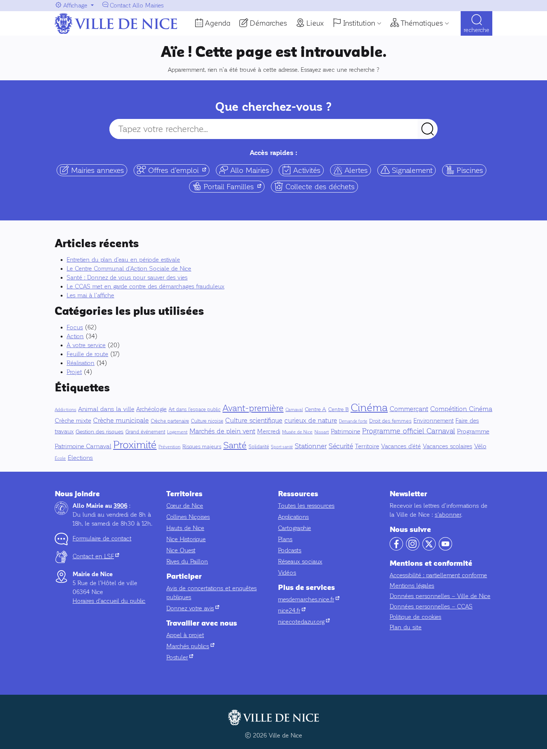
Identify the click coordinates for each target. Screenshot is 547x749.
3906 (120, 506)
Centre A (315, 409)
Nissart (321, 432)
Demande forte (353, 421)
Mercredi (268, 431)
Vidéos (287, 572)
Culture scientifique (253, 420)
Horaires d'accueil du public (109, 601)
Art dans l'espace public (195, 409)
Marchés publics (190, 646)
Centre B (338, 409)
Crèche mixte (73, 420)
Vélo (480, 446)
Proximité (135, 445)
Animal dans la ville (106, 409)
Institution (359, 23)
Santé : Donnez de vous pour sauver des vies (127, 277)
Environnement (433, 420)
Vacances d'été (401, 446)
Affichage (75, 5)
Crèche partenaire (170, 421)
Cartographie (294, 528)
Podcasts (289, 550)
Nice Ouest (180, 550)
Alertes (355, 170)
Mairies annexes (96, 170)
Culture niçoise (207, 421)
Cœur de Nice (184, 506)
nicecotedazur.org (304, 622)
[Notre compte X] (429, 548)
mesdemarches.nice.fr (308, 599)
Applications (293, 517)
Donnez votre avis (192, 608)
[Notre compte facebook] (396, 548)
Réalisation (81, 363)
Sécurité (341, 446)
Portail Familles (233, 186)
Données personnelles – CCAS (431, 606)
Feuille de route (87, 354)
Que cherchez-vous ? (273, 107)
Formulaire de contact (102, 538)
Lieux (315, 23)
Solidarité (259, 446)
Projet (74, 372)
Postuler (179, 657)
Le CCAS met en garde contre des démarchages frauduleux (145, 286)
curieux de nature (310, 420)
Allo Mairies (248, 170)
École (60, 458)
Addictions (65, 409)
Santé (235, 445)
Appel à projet (185, 635)
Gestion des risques (100, 432)
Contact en (96, 556)
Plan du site (406, 627)
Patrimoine (345, 431)
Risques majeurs (201, 446)
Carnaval (294, 409)
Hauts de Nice (185, 528)
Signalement (411, 170)
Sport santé (282, 447)
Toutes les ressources (306, 506)
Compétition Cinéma (461, 409)
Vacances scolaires (447, 446)
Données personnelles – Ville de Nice (440, 596)
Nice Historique (186, 539)
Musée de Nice (297, 432)
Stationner (311, 446)
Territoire (367, 446)
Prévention (169, 446)
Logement (177, 432)
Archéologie (151, 409)
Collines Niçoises (188, 517)
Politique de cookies (415, 617)
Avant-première (253, 408)
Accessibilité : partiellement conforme (438, 575)
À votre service (86, 345)
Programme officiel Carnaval (408, 431)
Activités (305, 170)
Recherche (476, 30)
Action (75, 336)
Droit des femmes (390, 421)
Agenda (217, 23)
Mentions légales (412, 585)
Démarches (268, 23)
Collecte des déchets (319, 187)
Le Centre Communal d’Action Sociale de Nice (129, 268)
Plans (285, 539)
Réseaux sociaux (300, 561)
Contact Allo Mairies (137, 5)
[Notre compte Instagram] (412, 548)
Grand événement (145, 432)
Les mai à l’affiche (90, 295)
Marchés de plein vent (222, 431)
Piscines (468, 170)
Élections (80, 457)
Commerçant (409, 409)
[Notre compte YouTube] (445, 548)
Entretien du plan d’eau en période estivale (123, 259)
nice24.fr (292, 610)
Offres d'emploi (177, 169)
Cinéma (369, 407)
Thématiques (422, 23)
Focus (75, 327)
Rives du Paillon (187, 561)
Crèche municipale (121, 420)
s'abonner (448, 514)
